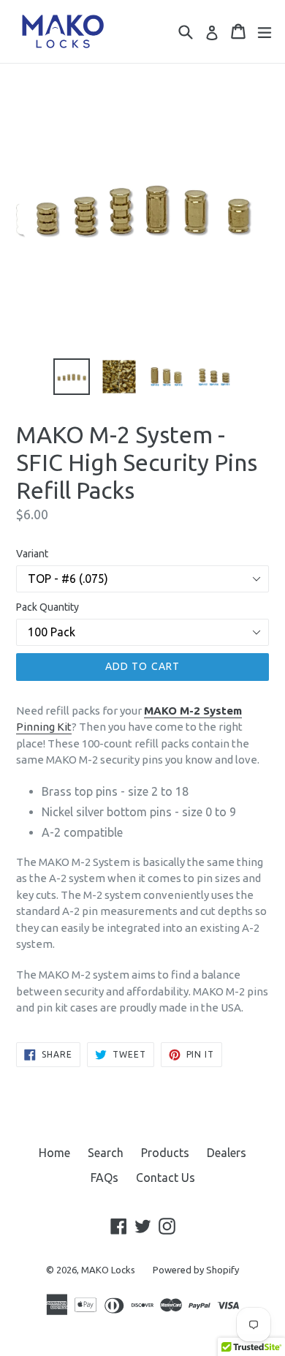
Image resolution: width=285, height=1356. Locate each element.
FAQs (104, 1177)
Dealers (226, 1152)
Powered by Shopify (196, 1270)
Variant (32, 554)
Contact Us (165, 1177)
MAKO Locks (108, 1270)
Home (54, 1152)
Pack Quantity (47, 607)
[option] (71, 377)
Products (165, 1152)
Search (105, 1152)
